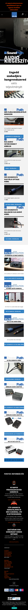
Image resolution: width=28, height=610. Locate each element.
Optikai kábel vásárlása (14, 204)
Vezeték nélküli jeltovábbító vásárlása (14, 434)
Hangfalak (6, 550)
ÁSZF (5, 572)
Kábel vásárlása (11, 168)
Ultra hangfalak (7, 554)
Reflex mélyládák (7, 561)
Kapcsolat (6, 571)
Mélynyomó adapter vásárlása (13, 460)
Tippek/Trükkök (7, 577)
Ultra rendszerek (7, 556)
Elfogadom (14, 608)
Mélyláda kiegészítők (8, 566)
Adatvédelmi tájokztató (9, 573)
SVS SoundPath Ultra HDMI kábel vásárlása (14, 344)
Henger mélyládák (8, 563)
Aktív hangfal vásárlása (13, 311)
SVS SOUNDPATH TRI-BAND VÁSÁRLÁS (14, 407)
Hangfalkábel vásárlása (13, 379)
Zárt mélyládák (7, 564)
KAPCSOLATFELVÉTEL (14, 542)
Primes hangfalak (8, 552)
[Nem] (26, 605)
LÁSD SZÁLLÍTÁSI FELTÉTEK (14, 499)
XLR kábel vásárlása (12, 239)
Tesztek (5, 575)
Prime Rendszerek (8, 553)
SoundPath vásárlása (13, 136)
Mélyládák (6, 560)
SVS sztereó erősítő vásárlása (13, 278)
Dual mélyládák (7, 565)
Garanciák (6, 576)
